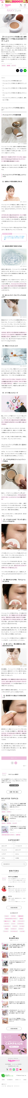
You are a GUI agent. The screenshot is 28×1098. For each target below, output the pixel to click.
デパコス (21, 928)
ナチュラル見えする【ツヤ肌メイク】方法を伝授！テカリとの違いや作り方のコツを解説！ (14, 238)
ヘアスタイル (20, 923)
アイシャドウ (20, 921)
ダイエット (13, 928)
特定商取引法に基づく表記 (13, 1066)
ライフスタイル (14, 931)
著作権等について (18, 1079)
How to (3, 65)
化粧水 (6, 928)
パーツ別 (21, 926)
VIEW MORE (14, 908)
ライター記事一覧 (14, 785)
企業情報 (3, 1079)
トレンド (6, 923)
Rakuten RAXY (8, 5)
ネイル (17, 854)
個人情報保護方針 (10, 1079)
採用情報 (24, 1079)
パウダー (9, 811)
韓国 (14, 921)
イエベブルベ (7, 926)
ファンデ (13, 65)
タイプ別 (22, 931)
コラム (3, 858)
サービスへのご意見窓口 (17, 1064)
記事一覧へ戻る (14, 792)
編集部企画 (21, 916)
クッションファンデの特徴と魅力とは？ (12, 80)
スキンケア (4, 846)
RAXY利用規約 (8, 1064)
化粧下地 (18, 834)
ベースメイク (9, 63)
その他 (17, 858)
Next (24, 765)
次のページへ (14, 758)
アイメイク (4, 850)
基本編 (8, 65)
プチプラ (15, 926)
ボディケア (18, 850)
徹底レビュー (7, 921)
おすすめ (9, 823)
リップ (13, 923)
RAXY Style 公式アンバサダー (8, 834)
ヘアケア (3, 854)
